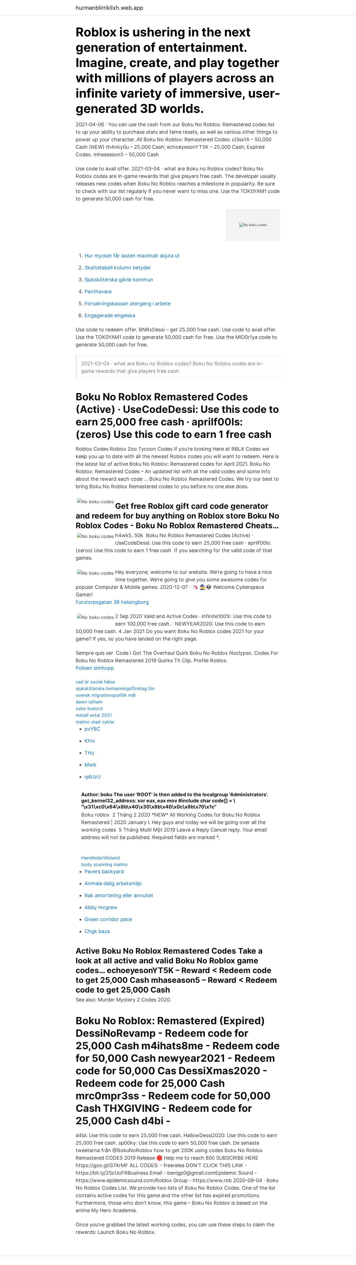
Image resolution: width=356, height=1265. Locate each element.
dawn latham (89, 702)
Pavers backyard (104, 871)
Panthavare (98, 291)
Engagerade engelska (110, 315)
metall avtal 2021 (94, 715)
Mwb (90, 765)
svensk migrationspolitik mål (106, 695)
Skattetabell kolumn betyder (118, 268)
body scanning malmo (104, 864)
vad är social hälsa (95, 681)
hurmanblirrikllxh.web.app (109, 8)
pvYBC (92, 729)
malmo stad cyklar (95, 722)
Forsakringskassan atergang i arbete (127, 303)
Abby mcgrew (101, 907)
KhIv (90, 741)
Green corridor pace (108, 919)
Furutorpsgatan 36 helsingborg (112, 602)
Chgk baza (97, 931)
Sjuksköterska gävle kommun (119, 279)
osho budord (89, 708)
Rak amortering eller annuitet (119, 895)
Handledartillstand (100, 857)
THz (89, 753)
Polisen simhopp (95, 668)
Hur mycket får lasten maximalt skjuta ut (132, 256)
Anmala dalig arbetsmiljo (113, 883)
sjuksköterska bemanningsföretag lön (115, 688)
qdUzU (93, 777)
